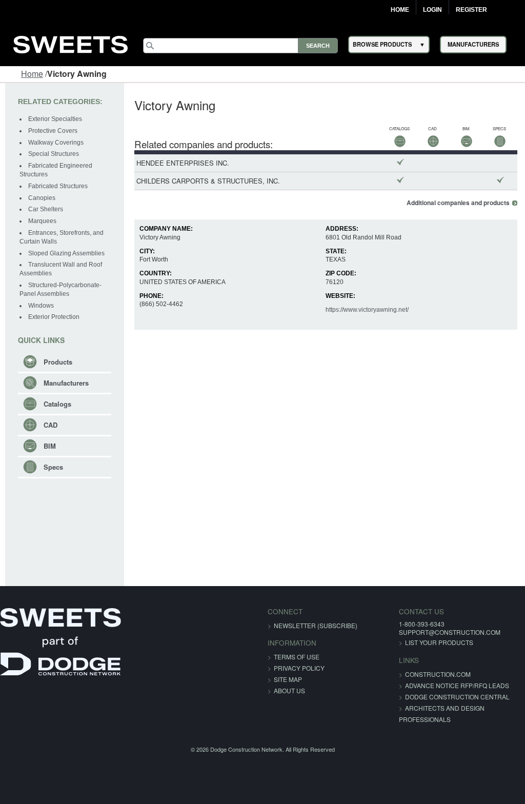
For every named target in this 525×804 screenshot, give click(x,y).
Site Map (288, 679)
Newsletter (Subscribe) (315, 625)
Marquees (42, 221)
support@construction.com (449, 632)
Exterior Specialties (55, 119)
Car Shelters (45, 209)
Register (471, 9)
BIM (50, 446)
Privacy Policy (299, 668)
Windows (41, 305)
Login (432, 9)
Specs (53, 467)
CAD (50, 425)
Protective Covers (52, 130)
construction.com (438, 674)
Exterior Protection (53, 316)
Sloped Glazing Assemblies (66, 253)
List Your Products (439, 642)
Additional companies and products (458, 202)
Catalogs (57, 404)
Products (58, 362)
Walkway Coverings (56, 142)
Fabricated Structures (58, 186)
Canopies (41, 198)
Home (400, 9)
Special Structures (53, 153)
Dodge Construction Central (457, 696)
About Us (289, 690)
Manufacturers (66, 383)
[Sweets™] (70, 43)
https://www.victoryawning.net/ (367, 309)
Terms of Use (296, 656)
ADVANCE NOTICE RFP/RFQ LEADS (457, 685)
